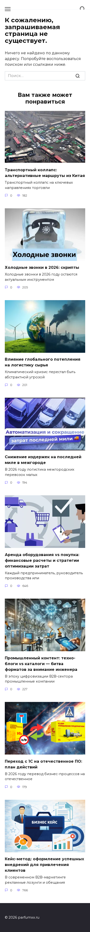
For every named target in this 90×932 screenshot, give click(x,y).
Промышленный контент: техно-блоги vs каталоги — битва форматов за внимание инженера (41, 664)
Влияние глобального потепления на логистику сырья (42, 362)
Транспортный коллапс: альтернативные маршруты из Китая (45, 173)
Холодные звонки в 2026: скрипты (42, 267)
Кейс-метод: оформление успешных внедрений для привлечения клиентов (44, 865)
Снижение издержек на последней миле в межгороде (43, 460)
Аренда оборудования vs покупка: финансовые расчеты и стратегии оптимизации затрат (42, 560)
